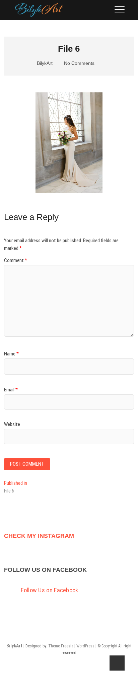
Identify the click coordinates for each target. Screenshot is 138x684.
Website (12, 424)
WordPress (85, 646)
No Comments (78, 63)
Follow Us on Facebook (45, 569)
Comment (15, 260)
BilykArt (44, 63)
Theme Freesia (60, 646)
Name (11, 354)
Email (11, 390)
